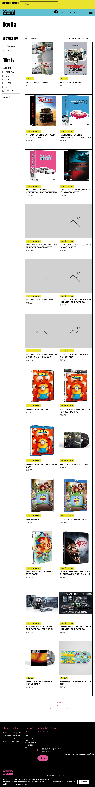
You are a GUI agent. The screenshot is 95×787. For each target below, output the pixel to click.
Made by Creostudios (55, 775)
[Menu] (91, 12)
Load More (59, 704)
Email (40, 738)
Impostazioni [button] (58, 781)
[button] (75, 12)
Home (5, 733)
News (4, 742)
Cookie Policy (16, 736)
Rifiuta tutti (71, 781)
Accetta (84, 781)
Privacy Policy (17, 733)
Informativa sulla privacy (18, 784)
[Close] (92, 781)
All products (7, 736)
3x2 (4, 739)
